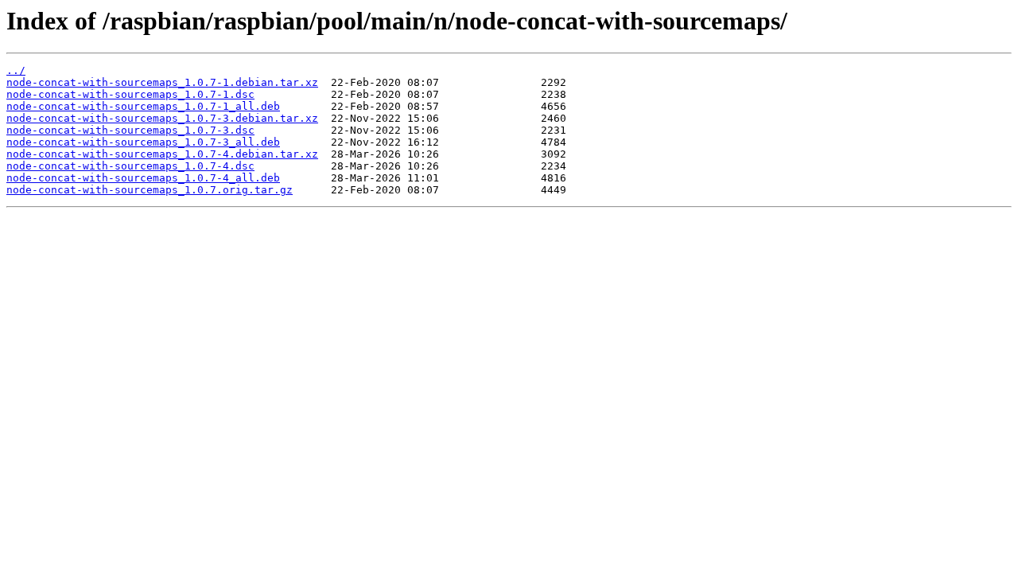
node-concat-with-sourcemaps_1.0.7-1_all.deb (143, 106)
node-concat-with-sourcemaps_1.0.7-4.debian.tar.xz (162, 154)
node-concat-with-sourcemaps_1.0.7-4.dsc (130, 166)
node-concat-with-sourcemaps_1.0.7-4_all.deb (143, 178)
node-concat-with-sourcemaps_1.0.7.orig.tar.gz (149, 190)
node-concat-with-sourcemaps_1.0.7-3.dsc (130, 130)
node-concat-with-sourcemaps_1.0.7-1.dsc (130, 94)
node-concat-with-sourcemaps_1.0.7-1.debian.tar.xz (162, 82)
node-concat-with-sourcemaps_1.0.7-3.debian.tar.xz (162, 118)
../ (15, 70)
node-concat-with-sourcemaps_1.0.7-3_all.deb (143, 142)
